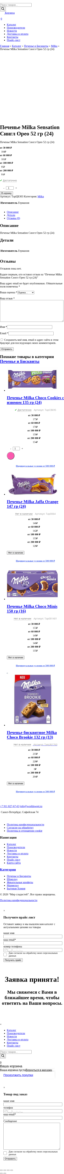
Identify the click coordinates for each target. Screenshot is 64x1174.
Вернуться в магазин (39, 1070)
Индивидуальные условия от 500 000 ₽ (35, 466)
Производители (16, 27)
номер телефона (12, 946)
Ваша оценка (8, 292)
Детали (11, 215)
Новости (12, 30)
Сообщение (10, 1121)
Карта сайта (14, 862)
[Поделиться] (4, 1170)
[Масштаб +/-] (11, 1170)
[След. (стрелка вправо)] (4, 1173)
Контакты (12, 37)
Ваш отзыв (7, 298)
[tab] (35, 212)
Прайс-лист (13, 40)
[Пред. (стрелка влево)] (1, 1173)
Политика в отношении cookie (24, 830)
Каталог (11, 24)
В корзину (6, 193)
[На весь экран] (8, 1170)
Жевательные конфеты (20, 882)
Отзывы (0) (13, 218)
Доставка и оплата (17, 33)
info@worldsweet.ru (31, 806)
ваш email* (9, 939)
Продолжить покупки (18, 1075)
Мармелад (13, 885)
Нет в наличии (15, 552)
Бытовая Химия (16, 888)
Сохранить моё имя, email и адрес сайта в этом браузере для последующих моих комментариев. (29, 341)
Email (4, 333)
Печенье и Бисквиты (36, 46)
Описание (13, 212)
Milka (54, 46)
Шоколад (12, 879)
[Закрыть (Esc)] (1, 1170)
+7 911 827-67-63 (9, 806)
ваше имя (8, 933)
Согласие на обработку (20, 827)
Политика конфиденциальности (25, 824)
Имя (3, 326)
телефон (8, 1107)
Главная (4, 46)
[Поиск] (3, 9)
